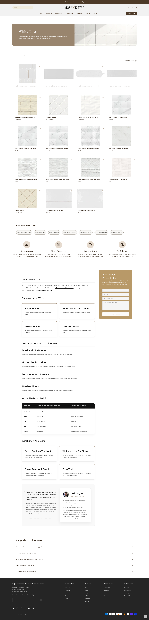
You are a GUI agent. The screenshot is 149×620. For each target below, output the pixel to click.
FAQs (105, 593)
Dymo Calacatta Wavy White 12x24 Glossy (26, 179)
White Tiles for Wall (54, 232)
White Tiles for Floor (40, 232)
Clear (30, 7)
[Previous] (57, 2)
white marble (59, 288)
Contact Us (107, 587)
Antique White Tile (19, 210)
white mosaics (68, 288)
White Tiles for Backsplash (24, 232)
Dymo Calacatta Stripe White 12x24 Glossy (57, 179)
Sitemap (87, 598)
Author (87, 601)
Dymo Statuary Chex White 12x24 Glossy (88, 148)
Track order (107, 595)
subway (41, 290)
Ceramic (78, 13)
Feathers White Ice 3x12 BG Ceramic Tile (25, 86)
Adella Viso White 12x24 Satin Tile (118, 179)
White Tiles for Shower (101, 232)
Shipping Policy (128, 593)
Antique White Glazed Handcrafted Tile (25, 117)
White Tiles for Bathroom (69, 232)
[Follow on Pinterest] (25, 608)
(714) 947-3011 (20, 589)
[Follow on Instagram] (17, 608)
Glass (86, 13)
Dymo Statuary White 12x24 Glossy (118, 117)
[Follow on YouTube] (29, 608)
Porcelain (69, 13)
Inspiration (130, 13)
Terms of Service (128, 595)
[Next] (91, 2)
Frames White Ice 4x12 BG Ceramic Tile (56, 86)
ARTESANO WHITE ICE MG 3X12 (54, 210)
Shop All (87, 593)
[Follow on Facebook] (13, 608)
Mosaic (48, 13)
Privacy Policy (127, 587)
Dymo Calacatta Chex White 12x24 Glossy (89, 179)
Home (17, 55)
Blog (86, 590)
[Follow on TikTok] (33, 608)
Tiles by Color (24, 55)
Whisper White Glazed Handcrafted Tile (88, 117)
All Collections (88, 595)
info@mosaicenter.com (22, 591)
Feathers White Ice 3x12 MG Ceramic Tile (88, 86)
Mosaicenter (19, 614)
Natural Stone (58, 13)
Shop (40, 13)
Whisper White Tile (51, 117)
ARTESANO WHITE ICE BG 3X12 (86, 210)
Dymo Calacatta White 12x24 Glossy (118, 148)
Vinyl (94, 13)
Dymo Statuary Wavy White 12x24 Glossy (25, 148)
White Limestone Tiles (116, 232)
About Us (106, 590)
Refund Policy (127, 590)
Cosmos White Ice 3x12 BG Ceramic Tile (119, 86)
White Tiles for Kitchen (85, 232)
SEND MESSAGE (115, 314)
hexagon (49, 290)
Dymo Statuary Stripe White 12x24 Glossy (57, 148)
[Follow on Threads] (21, 608)
